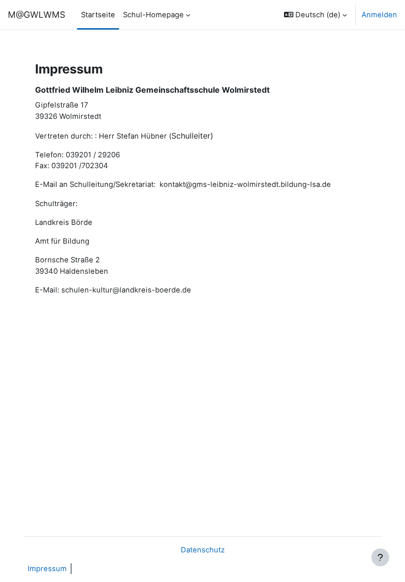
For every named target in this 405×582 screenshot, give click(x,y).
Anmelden (379, 14)
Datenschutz (203, 550)
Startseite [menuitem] (98, 14)
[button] (315, 15)
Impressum (47, 568)
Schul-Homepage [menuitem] (153, 14)
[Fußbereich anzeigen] (380, 557)
